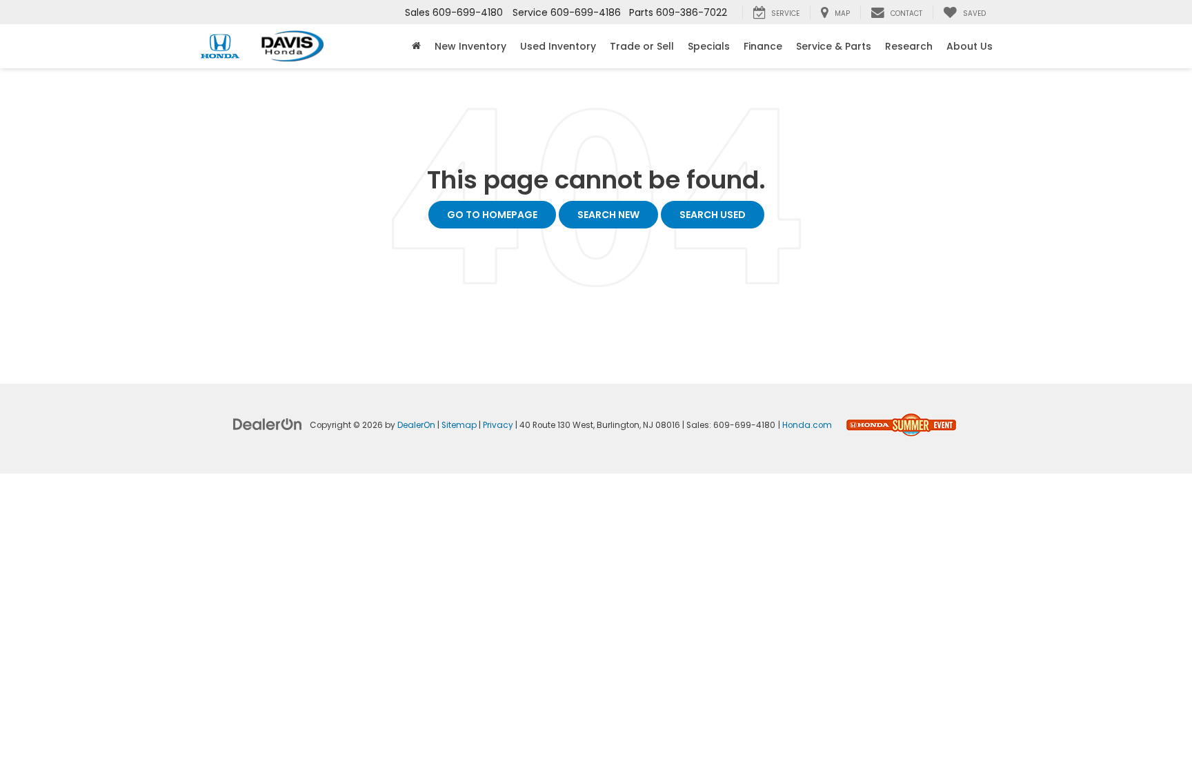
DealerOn (416, 425)
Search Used (712, 215)
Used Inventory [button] (558, 46)
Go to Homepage (492, 215)
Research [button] (909, 46)
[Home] (416, 46)
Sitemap (459, 425)
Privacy (498, 425)
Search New (608, 215)
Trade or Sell (642, 46)
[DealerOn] (267, 424)
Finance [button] (763, 46)
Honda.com (807, 425)
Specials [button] (709, 46)
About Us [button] (969, 46)
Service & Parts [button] (833, 46)
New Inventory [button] (470, 46)
